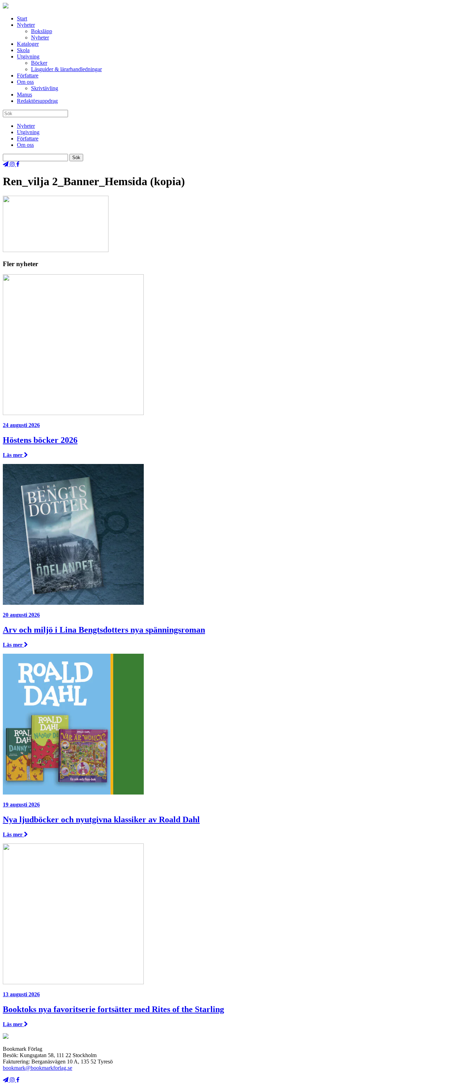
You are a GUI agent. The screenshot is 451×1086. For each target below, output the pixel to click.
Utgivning (28, 56)
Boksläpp (41, 31)
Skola (23, 50)
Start (22, 18)
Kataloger (28, 44)
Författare (27, 76)
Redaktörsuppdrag (37, 101)
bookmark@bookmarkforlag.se (37, 1068)
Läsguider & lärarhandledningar (66, 69)
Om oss (25, 82)
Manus (24, 95)
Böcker (39, 63)
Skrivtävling (44, 88)
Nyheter (26, 25)
